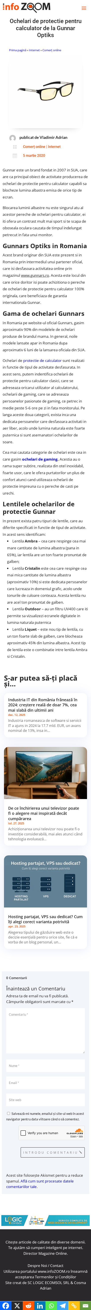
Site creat (13, 1282)
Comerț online (51, 50)
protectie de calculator (42, 360)
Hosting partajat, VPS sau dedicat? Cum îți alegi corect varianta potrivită (45, 919)
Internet (34, 50)
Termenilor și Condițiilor (55, 1276)
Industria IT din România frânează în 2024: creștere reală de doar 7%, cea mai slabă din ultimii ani (42, 705)
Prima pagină (17, 50)
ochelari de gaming (40, 459)
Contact (56, 1265)
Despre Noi (37, 1265)
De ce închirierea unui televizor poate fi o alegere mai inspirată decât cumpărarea (43, 813)
